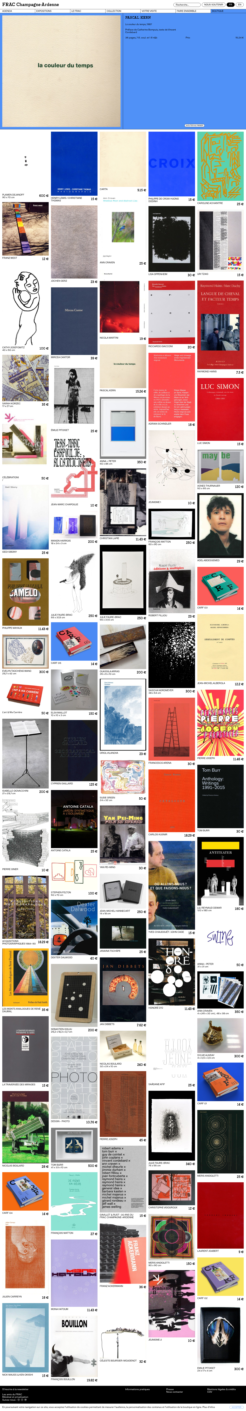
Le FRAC (76, 11)
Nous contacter (174, 1392)
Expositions (44, 11)
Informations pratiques (137, 1389)
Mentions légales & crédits (221, 1389)
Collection (114, 11)
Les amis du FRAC (12, 1394)
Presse (170, 1389)
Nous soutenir (213, 4)
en (239, 4)
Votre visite (149, 11)
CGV (209, 1392)
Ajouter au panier (194, 126)
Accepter (236, 1407)
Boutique (218, 11)
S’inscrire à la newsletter (15, 1389)
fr (230, 4)
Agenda (7, 11)
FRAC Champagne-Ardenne (30, 4)
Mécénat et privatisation (15, 1397)
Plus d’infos (208, 1407)
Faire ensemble (186, 11)
